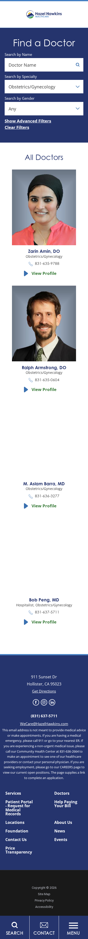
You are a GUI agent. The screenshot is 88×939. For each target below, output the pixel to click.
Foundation (16, 831)
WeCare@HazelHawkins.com (44, 723)
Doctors (61, 793)
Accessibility (44, 907)
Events (60, 839)
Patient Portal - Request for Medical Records (19, 808)
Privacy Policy (44, 900)
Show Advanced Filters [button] (28, 121)
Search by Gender (19, 98)
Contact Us (16, 839)
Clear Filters (17, 127)
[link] (36, 702)
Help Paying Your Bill (65, 804)
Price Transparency (18, 850)
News (59, 831)
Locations (14, 822)
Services (13, 793)
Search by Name (18, 54)
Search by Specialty (21, 76)
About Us (63, 822)
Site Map (44, 894)
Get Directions (44, 691)
